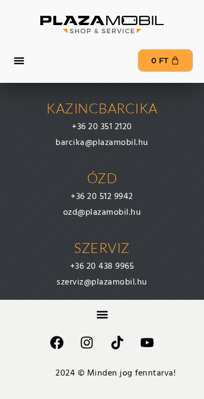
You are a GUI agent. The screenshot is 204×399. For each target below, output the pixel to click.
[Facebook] (56, 342)
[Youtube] (147, 342)
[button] (19, 60)
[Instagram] (87, 342)
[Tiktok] (117, 342)
